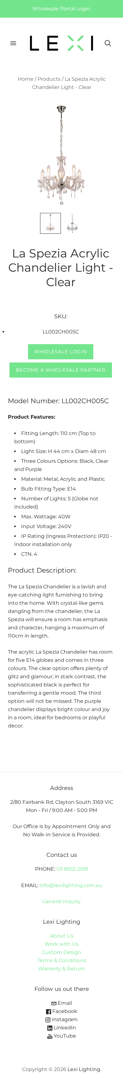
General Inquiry (61, 901)
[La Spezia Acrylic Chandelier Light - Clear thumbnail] (50, 223)
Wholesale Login (60, 352)
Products (49, 79)
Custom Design (61, 952)
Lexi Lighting (83, 1069)
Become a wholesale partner (60, 370)
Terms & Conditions (61, 960)
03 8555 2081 (72, 869)
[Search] (108, 43)
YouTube (64, 1036)
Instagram (64, 1019)
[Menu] (13, 43)
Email (64, 1003)
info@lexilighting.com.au (70, 885)
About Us (61, 936)
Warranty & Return (61, 969)
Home (25, 79)
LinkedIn (64, 1028)
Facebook (64, 1011)
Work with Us (61, 944)
